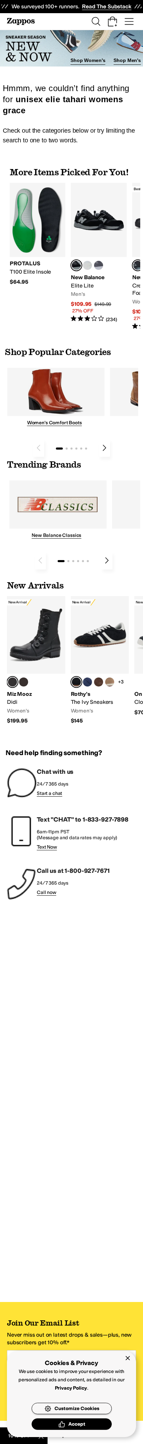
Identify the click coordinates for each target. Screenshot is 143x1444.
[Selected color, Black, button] (76, 265)
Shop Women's (87, 60)
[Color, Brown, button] (23, 682)
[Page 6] (86, 449)
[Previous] (38, 448)
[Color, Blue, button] (87, 265)
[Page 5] (81, 449)
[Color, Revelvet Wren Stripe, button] (109, 682)
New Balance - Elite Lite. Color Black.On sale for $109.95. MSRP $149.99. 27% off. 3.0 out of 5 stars (98, 253)
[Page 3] (71, 449)
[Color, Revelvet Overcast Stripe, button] (87, 682)
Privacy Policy (71, 1388)
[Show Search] (96, 21)
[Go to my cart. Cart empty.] (112, 21)
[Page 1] (59, 449)
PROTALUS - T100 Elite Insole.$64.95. (37, 234)
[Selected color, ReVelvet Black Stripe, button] (76, 682)
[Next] (104, 448)
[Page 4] (76, 449)
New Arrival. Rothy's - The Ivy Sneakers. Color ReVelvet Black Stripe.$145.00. (100, 660)
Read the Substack (106, 6)
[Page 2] (67, 449)
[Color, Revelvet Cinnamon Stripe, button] (98, 682)
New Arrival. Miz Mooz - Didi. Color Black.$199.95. (36, 660)
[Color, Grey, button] (98, 265)
